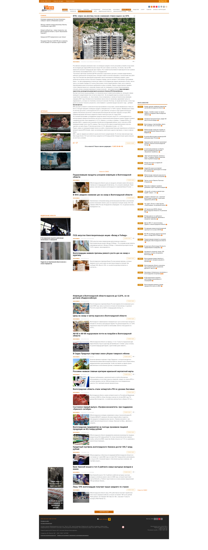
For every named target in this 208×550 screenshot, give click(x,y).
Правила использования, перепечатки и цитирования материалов (72, 535)
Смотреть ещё (104, 511)
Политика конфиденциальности (48, 535)
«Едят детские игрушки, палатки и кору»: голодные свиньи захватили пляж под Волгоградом (154, 157)
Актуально (44, 111)
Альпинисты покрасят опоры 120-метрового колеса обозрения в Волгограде (154, 253)
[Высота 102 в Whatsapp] (164, 7)
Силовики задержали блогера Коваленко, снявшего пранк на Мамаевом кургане (53, 20)
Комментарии (130, 143)
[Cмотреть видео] (162, 273)
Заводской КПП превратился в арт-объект (53, 37)
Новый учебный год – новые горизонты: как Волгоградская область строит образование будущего (54, 32)
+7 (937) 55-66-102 (117, 146)
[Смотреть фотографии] (164, 108)
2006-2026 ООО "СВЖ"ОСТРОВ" (49, 518)
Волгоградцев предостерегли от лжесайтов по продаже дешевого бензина (154, 260)
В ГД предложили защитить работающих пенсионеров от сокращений (153, 279)
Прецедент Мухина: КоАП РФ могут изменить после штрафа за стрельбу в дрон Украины (54, 41)
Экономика (76, 61)
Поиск (162, 1)
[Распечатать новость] (134, 16)
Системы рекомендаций (46, 523)
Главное (43, 15)
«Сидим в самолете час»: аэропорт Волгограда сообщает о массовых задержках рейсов (154, 198)
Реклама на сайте (45, 521)
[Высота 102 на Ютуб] (154, 7)
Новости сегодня (58, 1)
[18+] (166, 7)
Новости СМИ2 (104, 171)
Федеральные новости (48, 215)
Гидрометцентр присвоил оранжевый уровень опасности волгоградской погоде (155, 144)
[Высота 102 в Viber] (161, 7)
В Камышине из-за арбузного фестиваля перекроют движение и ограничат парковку (154, 218)
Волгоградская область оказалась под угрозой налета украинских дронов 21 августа (154, 267)
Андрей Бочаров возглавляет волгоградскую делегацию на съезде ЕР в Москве (155, 170)
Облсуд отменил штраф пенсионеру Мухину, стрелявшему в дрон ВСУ (54, 25)
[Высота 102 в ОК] (152, 7)
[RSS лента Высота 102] (162, 519)
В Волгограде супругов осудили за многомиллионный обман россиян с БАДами (154, 131)
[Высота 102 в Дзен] (157, 7)
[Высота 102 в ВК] (149, 7)
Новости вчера (70, 1)
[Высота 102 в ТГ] (159, 7)
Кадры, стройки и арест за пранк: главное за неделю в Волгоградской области (155, 113)
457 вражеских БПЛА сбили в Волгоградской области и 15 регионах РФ (155, 211)
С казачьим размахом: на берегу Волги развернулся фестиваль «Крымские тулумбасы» (154, 150)
